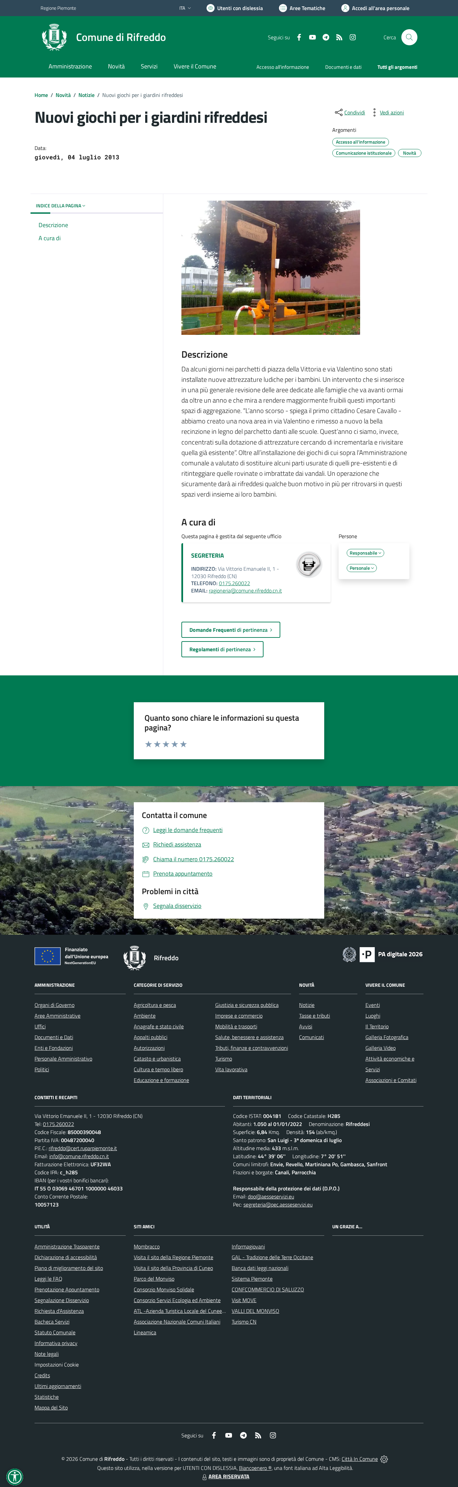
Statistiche (47, 1397)
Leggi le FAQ (48, 1279)
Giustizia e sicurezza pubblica (247, 1005)
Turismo (223, 1059)
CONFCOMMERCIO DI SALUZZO (268, 1289)
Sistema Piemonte (252, 1279)
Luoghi (372, 1016)
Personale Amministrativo (63, 1059)
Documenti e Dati (54, 1037)
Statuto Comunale (55, 1332)
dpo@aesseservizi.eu (271, 1196)
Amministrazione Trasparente (67, 1246)
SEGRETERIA (207, 555)
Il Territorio (377, 1026)
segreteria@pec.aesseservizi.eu (277, 1204)
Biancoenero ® (255, 1468)
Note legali (47, 1354)
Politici (42, 1069)
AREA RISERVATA (229, 1476)
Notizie (86, 95)
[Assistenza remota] (384, 1459)
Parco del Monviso (154, 1279)
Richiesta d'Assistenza (59, 1311)
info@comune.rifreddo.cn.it (79, 1156)
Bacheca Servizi (52, 1322)
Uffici (40, 1026)
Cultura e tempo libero (158, 1069)
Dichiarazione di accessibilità (66, 1257)
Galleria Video (380, 1048)
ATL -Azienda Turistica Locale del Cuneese (180, 1311)
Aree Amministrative (57, 1016)
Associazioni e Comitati (390, 1080)
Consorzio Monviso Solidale (164, 1289)
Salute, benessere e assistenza (249, 1037)
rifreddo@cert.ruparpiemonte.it (83, 1148)
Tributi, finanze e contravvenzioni (251, 1048)
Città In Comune (360, 1459)
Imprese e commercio (239, 1016)
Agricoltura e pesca (155, 1005)
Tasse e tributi (314, 1016)
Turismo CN (244, 1322)
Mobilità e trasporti (236, 1026)
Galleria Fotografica (386, 1037)
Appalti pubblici (150, 1037)
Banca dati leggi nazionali (260, 1268)
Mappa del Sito (51, 1407)
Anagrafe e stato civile (159, 1026)
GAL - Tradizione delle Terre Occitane (272, 1257)
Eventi (372, 1005)
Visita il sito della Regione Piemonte (173, 1257)
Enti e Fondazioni (54, 1048)
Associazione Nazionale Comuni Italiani (177, 1322)
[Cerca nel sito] (409, 37)
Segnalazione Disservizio (62, 1300)
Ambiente (145, 1016)
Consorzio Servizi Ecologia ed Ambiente (177, 1300)
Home (41, 95)
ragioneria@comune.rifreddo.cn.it (245, 590)
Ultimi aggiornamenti (58, 1386)
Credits (42, 1375)
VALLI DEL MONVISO (255, 1311)
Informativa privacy (56, 1343)
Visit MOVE (244, 1300)
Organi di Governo (54, 1005)
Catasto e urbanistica (157, 1059)
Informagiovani (248, 1246)
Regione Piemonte (58, 7)
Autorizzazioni (149, 1048)
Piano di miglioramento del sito (69, 1268)
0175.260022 (234, 583)
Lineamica (145, 1332)
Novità (63, 95)
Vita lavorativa (231, 1069)
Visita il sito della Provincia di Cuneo (173, 1268)
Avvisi (305, 1026)
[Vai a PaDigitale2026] (382, 953)
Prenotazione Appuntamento (67, 1289)
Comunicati (311, 1037)
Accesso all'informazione (282, 67)
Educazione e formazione (161, 1080)
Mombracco (147, 1246)
